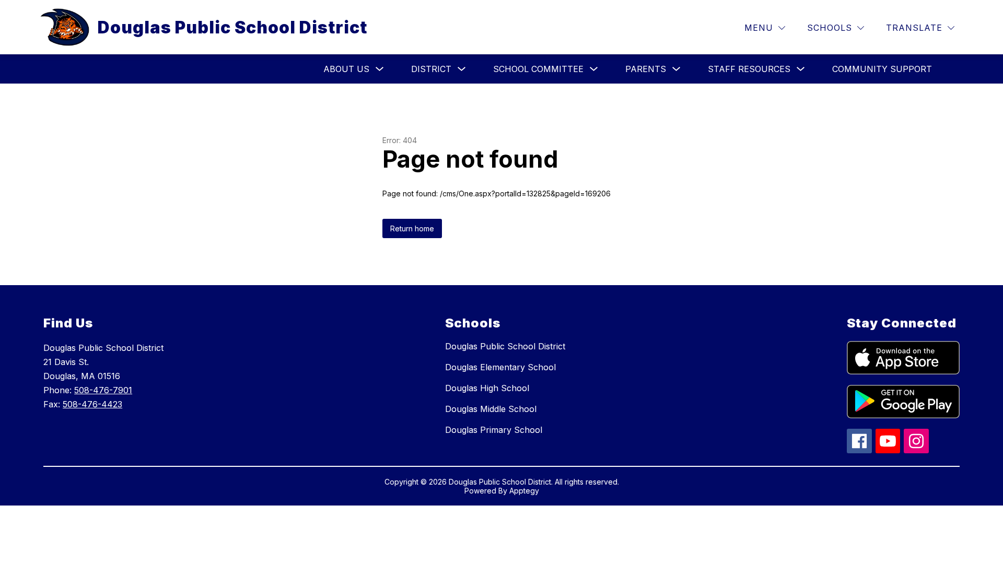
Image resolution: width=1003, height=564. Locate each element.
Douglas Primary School (493, 430)
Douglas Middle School (491, 409)
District (431, 69)
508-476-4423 (92, 404)
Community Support (882, 69)
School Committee (538, 69)
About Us (346, 69)
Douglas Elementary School (500, 367)
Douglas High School (487, 388)
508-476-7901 (103, 390)
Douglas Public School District (505, 346)
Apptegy (524, 490)
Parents (645, 69)
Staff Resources (749, 69)
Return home (412, 228)
